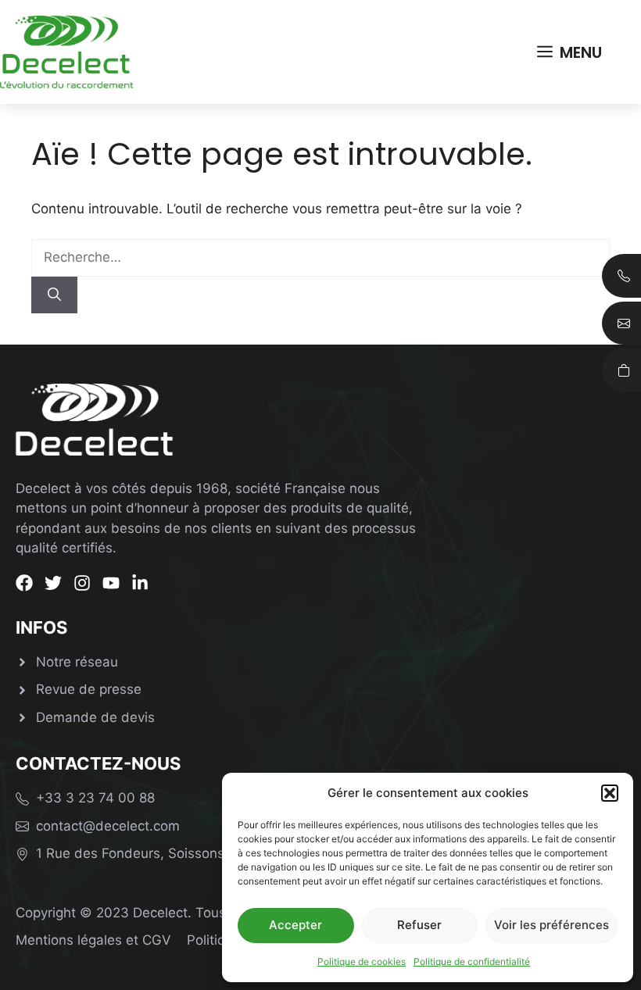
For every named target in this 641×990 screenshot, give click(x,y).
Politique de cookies (361, 961)
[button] (610, 793)
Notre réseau (77, 662)
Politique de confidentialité (472, 961)
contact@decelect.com (108, 826)
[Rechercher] (54, 295)
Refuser (419, 924)
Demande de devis (95, 717)
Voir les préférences (551, 924)
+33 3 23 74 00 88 (95, 798)
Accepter (295, 924)
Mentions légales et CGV (93, 940)
